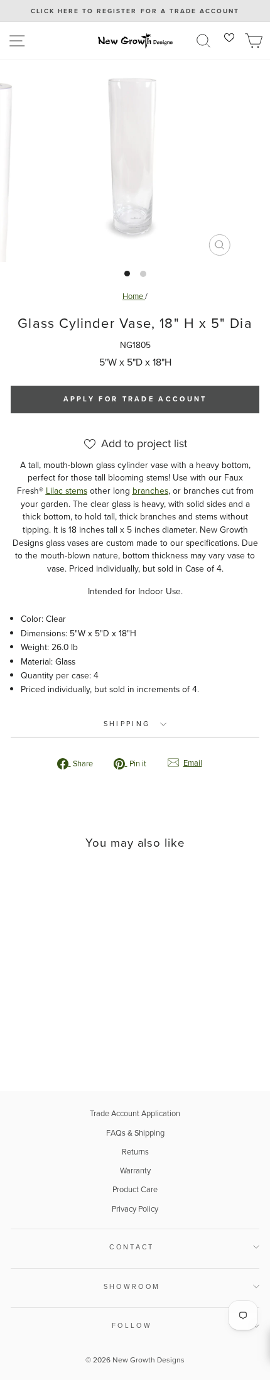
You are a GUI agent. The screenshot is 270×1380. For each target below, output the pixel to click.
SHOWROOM (132, 1286)
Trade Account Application (135, 1113)
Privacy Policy (135, 1209)
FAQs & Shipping (135, 1133)
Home (133, 296)
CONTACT (131, 1247)
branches (150, 490)
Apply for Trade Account (135, 399)
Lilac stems (66, 490)
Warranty (135, 1170)
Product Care (135, 1189)
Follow (132, 1325)
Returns (135, 1152)
